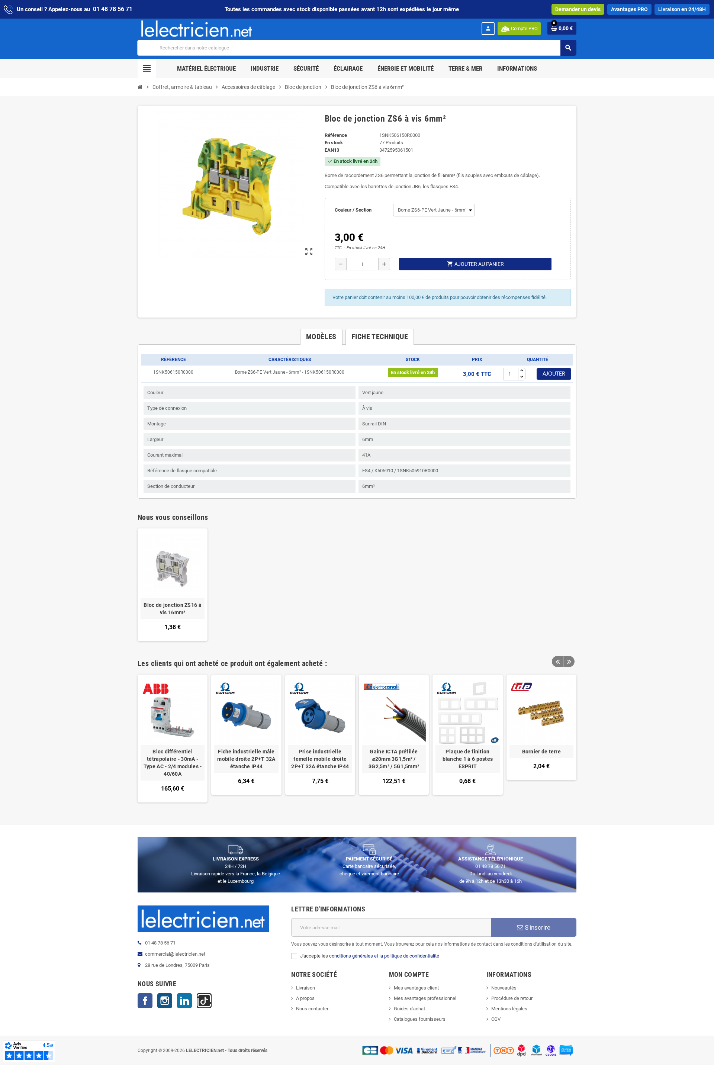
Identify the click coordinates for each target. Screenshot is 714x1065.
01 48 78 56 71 (112, 9)
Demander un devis (578, 9)
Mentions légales (509, 1008)
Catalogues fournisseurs (420, 1019)
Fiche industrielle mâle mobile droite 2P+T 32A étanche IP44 (246, 759)
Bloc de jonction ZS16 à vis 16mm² (172, 608)
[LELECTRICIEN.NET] (197, 28)
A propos (305, 998)
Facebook (145, 1000)
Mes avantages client (416, 988)
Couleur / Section (353, 210)
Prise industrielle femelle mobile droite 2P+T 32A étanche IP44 (320, 759)
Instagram (164, 1000)
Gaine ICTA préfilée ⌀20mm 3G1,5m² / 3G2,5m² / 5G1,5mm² (394, 759)
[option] (172, 738)
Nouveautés (504, 988)
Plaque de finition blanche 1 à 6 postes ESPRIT (468, 759)
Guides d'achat (409, 1008)
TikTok (204, 1000)
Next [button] (569, 661)
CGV (496, 1019)
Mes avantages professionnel (425, 998)
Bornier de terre (541, 751)
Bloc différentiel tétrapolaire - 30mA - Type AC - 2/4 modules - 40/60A (173, 763)
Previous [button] (557, 661)
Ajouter (554, 374)
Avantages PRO (629, 9)
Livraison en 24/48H (682, 9)
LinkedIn (184, 1000)
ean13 (332, 150)
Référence (336, 135)
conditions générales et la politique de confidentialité (384, 956)
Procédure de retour (512, 998)
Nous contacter (312, 1008)
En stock (334, 142)
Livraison (305, 988)
